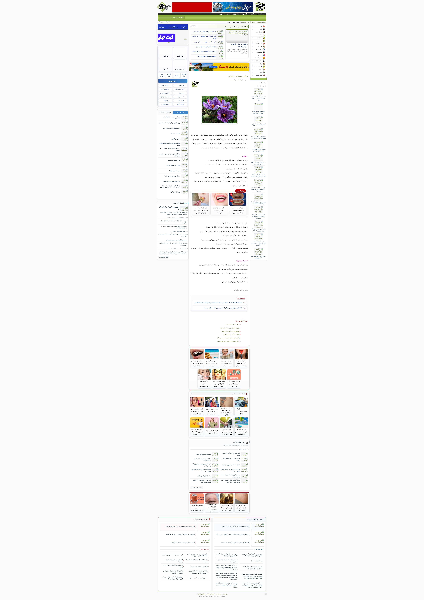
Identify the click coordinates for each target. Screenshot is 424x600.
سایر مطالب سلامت (197, 487)
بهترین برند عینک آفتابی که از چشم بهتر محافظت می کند (230, 470)
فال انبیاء (165, 56)
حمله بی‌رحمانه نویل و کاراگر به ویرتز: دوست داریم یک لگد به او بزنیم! (198, 572)
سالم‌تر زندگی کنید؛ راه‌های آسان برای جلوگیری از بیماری (258, 175)
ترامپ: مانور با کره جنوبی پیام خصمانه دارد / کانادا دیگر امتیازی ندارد (252, 567)
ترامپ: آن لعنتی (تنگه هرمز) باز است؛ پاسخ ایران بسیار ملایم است (174, 221)
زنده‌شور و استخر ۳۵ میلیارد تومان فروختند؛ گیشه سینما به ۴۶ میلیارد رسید (172, 235)
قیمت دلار (181, 93)
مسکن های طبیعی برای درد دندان (171, 181)
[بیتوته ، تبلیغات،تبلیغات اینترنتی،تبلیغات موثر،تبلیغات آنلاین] (192, 7)
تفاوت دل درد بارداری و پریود (204, 454)
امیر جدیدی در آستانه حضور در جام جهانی (172, 555)
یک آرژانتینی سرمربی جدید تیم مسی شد (177, 248)
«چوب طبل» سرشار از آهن (231, 334)
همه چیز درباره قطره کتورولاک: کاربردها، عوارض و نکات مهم (258, 243)
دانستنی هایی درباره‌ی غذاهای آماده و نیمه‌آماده (231, 459)
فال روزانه (165, 69)
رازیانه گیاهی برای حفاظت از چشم (229, 328)
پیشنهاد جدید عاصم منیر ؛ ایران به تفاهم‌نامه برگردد (235, 526)
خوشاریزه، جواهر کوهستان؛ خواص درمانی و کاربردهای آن (258, 137)
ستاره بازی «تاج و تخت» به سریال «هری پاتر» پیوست (180, 526)
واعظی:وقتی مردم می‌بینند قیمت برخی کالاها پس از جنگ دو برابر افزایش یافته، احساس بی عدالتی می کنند (252, 585)
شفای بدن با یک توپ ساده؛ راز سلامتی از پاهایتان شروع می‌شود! (258, 189)
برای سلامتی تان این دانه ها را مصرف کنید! (169, 123)
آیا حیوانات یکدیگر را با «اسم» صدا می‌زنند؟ (174, 560)
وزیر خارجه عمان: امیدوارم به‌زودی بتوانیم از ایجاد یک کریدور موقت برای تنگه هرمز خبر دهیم (226, 567)
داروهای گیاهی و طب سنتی (248, 22)
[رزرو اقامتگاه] (219, 67)
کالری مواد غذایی (164, 93)
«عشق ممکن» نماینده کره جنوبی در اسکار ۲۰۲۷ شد (180, 534)
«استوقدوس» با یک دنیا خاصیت (230, 331)
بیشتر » (193, 26)
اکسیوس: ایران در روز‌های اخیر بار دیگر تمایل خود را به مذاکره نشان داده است (174, 227)
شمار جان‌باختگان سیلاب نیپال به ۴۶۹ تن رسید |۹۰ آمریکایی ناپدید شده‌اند (173, 244)
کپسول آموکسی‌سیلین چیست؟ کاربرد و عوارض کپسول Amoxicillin (230, 481)
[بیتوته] (164, 11)
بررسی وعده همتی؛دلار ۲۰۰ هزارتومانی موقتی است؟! (227, 560)
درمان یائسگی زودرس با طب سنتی (171, 128)
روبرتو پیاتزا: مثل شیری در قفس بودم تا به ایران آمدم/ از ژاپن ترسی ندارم (172, 577)
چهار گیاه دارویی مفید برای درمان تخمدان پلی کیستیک (170, 154)
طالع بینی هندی (183, 75)
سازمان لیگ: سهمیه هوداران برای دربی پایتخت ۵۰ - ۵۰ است (173, 572)
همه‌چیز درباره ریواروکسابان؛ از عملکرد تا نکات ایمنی (258, 202)
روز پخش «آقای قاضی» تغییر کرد (179, 231)
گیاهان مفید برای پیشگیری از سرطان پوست (231, 454)
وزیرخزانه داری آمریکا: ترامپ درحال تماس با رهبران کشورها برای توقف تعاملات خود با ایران (226, 585)
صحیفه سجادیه (165, 104)
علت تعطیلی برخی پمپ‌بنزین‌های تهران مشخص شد (235, 542)
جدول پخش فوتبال (164, 96)
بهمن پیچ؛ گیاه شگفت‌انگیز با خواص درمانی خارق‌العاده (169, 149)
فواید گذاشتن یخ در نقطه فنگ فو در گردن (204, 31)
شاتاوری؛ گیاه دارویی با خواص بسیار (206, 46)
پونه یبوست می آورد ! (174, 170)
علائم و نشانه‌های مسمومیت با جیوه (231, 465)
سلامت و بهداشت (261, 22)
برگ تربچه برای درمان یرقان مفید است (228, 341)
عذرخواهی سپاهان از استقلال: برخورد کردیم (173, 566)
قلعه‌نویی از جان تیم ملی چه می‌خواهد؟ (198, 578)
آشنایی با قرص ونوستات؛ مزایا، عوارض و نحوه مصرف (230, 475)
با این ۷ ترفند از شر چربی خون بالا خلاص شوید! (258, 257)
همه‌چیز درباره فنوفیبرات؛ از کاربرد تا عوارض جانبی (258, 150)
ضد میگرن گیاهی (176, 139)
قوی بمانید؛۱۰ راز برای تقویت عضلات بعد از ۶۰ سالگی (258, 124)
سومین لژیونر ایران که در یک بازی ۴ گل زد (169, 208)
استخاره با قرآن (180, 69)
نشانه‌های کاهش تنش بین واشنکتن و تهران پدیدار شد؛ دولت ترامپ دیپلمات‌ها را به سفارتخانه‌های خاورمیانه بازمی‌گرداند (251, 576)
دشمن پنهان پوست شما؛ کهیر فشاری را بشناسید (258, 162)
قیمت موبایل (181, 96)
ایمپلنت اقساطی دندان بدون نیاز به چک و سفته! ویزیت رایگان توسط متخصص (218, 302)
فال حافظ (180, 56)
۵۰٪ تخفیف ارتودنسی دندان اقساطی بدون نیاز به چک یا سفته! (223, 308)
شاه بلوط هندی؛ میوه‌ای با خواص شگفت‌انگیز (172, 117)
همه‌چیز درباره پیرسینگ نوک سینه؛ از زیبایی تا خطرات (258, 229)
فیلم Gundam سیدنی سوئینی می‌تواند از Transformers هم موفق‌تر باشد (197, 555)
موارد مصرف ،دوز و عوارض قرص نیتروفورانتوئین (202, 459)
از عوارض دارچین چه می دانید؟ (172, 176)
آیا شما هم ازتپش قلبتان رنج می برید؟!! (228, 338)
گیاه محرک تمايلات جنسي (232, 324)
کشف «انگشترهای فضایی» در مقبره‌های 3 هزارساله (197, 560)
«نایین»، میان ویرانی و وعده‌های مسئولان (183, 542)
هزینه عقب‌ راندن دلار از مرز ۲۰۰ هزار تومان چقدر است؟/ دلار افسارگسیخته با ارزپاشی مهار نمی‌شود (173, 213)
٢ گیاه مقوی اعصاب (175, 133)
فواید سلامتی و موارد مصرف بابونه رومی (205, 42)
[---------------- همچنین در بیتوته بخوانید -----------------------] (201, 519)
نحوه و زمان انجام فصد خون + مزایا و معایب (204, 51)
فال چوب (176, 75)
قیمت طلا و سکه (179, 89)
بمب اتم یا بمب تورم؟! (256, 560)
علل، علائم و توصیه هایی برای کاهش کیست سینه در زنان (202, 481)
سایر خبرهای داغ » (163, 257)
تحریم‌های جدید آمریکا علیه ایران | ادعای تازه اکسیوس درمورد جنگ (227, 555)
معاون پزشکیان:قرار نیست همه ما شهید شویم (176, 239)
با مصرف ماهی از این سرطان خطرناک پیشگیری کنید (201, 470)
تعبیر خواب (161, 75)
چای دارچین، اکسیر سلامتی (173, 165)
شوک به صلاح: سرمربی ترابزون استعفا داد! (177, 217)
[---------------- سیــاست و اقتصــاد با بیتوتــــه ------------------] (255, 519)
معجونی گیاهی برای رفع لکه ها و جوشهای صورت (170, 144)
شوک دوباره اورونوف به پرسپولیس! (199, 566)
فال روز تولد (169, 75)
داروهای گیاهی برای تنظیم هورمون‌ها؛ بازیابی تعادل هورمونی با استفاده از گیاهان (169, 186)
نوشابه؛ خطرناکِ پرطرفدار (204, 475)
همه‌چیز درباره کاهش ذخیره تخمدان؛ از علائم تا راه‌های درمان (258, 98)
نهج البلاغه (166, 100)
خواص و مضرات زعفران (238, 76)
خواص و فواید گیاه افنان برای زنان (206, 56)
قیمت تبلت (181, 100)
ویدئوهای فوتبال (165, 89)
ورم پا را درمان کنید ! (175, 192)
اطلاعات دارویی (165, 85)
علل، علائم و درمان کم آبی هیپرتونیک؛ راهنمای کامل (201, 464)
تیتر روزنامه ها (180, 104)
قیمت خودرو (181, 85)
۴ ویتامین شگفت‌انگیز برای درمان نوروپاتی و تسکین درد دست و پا (258, 216)
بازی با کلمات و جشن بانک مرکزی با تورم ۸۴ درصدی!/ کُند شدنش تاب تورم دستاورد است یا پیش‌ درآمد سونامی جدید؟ (173, 252)
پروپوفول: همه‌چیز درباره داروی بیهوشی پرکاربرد (258, 112)
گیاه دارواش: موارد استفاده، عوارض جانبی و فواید (204, 37)
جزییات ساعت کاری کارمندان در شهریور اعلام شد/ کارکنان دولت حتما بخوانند (252, 555)
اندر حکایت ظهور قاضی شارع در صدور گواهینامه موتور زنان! (232, 534)
